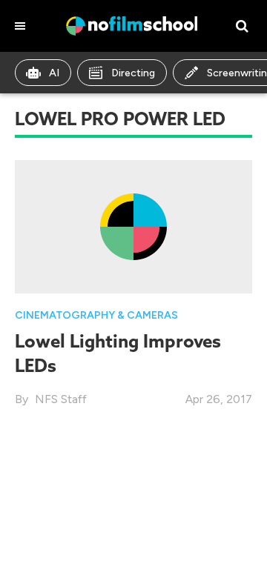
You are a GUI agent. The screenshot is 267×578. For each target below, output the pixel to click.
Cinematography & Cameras (96, 315)
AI (54, 73)
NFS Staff (61, 399)
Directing (133, 73)
